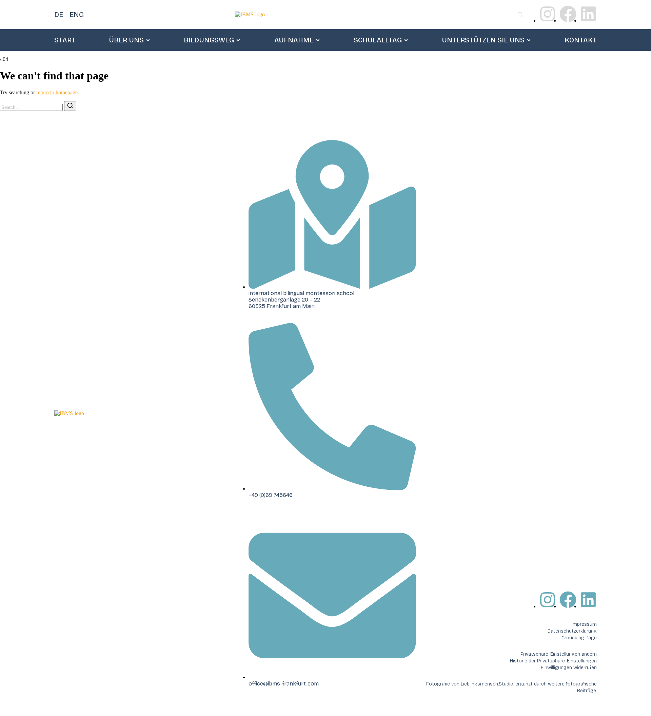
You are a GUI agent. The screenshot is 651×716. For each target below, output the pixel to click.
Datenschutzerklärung (572, 631)
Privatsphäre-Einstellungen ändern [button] (558, 654)
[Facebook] (567, 13)
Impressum (584, 624)
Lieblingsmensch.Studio (487, 684)
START (65, 40)
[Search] (70, 106)
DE (58, 15)
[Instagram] (547, 13)
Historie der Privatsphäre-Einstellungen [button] (553, 661)
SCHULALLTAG (378, 40)
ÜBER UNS (126, 40)
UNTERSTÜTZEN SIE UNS (483, 40)
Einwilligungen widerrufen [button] (569, 668)
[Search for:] (32, 107)
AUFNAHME (294, 40)
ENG (77, 15)
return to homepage (57, 92)
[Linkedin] (588, 13)
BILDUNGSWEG (209, 40)
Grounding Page (579, 638)
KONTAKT (581, 40)
